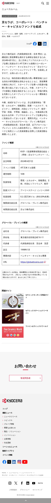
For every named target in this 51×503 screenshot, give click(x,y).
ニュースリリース (10, 416)
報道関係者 (25, 378)
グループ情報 (9, 424)
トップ (4, 408)
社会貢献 (7, 442)
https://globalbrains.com (32, 262)
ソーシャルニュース (9, 446)
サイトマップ (37, 490)
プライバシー (25, 490)
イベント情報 (7, 455)
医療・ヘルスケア (13, 36)
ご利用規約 (13, 490)
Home (4, 473)
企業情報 (7, 439)
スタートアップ (30, 34)
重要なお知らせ (10, 427)
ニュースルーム (9, 9)
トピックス (8, 420)
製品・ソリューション (12, 431)
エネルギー (41, 34)
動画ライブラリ (8, 451)
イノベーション (7, 34)
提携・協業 (19, 34)
